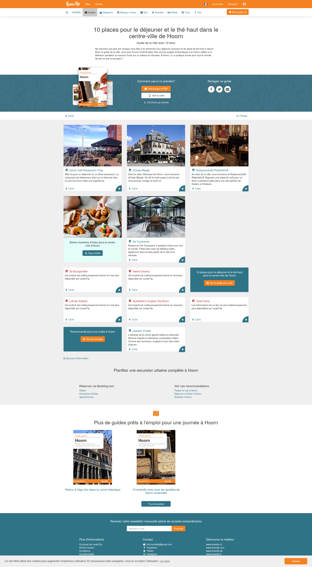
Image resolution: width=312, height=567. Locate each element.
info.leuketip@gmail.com (159, 544)
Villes (87, 4)
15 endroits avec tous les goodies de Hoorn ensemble (156, 491)
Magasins (107, 12)
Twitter (150, 550)
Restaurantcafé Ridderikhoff (211, 170)
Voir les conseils (94, 339)
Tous (187, 12)
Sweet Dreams (141, 271)
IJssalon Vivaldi (141, 330)
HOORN (76, 12)
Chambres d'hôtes (88, 393)
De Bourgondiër (78, 271)
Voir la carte (158, 95)
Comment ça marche (157, 102)
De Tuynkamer (141, 241)
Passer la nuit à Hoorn (185, 390)
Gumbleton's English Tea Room (150, 301)
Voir (145, 12)
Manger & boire (128, 12)
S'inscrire (232, 4)
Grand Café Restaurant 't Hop (86, 170)
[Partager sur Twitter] (219, 89)
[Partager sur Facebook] (211, 89)
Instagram (152, 554)
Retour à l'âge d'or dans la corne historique (92, 489)
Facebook (152, 547)
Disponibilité (94, 253)
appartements (86, 397)
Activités (158, 12)
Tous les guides (156, 503)
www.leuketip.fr (213, 554)
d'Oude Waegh (141, 170)
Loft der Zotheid (78, 301)
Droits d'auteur (86, 547)
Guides (99, 4)
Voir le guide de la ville (221, 283)
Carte (71, 115)
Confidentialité (86, 554)
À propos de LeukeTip (90, 544)
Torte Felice (202, 301)
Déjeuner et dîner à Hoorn (187, 393)
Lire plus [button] (165, 561)
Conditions (84, 550)
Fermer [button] (296, 561)
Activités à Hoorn (183, 397)
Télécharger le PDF (157, 88)
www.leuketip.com (215, 547)
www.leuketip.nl (214, 544)
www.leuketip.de (214, 550)
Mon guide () (239, 12)
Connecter (217, 4)
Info (199, 12)
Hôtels (173, 12)
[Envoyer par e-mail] (227, 89)
